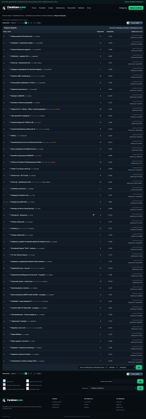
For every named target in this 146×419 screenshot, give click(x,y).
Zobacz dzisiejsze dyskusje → (134, 2)
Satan (41, 149)
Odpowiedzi (100, 31)
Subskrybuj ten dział (136, 28)
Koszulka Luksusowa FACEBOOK (22, 155)
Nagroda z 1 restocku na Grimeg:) (22, 347)
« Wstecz (13, 23)
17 (100, 129)
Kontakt (86, 404)
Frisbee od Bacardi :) (18, 235)
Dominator (45, 301)
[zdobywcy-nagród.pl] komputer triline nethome (27, 261)
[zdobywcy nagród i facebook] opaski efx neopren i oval (30, 241)
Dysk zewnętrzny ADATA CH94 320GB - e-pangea (28, 295)
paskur (27, 334)
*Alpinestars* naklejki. (19, 321)
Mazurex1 (139, 156)
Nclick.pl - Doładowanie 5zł (20, 63)
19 (100, 109)
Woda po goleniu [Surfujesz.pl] (21, 36)
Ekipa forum (55, 407)
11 (100, 301)
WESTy (13, 135)
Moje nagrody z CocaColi (19, 341)
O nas (89, 8)
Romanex (36, 169)
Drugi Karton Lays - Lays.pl (20, 268)
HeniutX (140, 229)
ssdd (140, 269)
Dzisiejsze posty (56, 402)
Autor (9, 31)
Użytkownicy (60, 8)
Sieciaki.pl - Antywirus (19, 215)
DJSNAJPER (23, 135)
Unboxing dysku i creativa (20, 288)
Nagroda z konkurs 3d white (20, 354)
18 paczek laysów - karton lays (21, 281)
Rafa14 (140, 50)
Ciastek (140, 37)
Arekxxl (38, 36)
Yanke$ (51, 275)
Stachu (40, 347)
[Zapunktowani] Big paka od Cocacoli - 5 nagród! (28, 275)
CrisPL (30, 96)
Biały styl (118, 404)
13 (100, 281)
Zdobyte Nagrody (48, 15)
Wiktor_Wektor (38, 63)
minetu (47, 129)
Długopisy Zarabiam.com (19, 195)
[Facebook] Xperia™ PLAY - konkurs (23, 248)
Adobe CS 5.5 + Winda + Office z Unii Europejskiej (28, 109)
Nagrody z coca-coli (18, 328)
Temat (5, 31)
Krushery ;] (15, 228)
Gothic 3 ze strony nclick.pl (20, 169)
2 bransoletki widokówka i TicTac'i (23, 83)
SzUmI (140, 335)
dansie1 (140, 143)
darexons (139, 137)
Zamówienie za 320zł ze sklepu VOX (23, 361)
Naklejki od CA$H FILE (19, 202)
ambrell (42, 361)
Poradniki (42, 8)
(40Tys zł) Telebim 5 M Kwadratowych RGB (26, 162)
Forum (34, 8)
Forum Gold (71, 8)
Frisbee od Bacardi (17, 222)
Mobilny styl (119, 407)
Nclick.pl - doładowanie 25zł (21, 182)
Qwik (140, 110)
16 (100, 76)
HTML (140, 123)
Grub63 (140, 342)
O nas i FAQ (87, 402)
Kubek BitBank (16, 334)
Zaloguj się (123, 8)
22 (100, 182)
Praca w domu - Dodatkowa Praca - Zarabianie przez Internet (22, 15)
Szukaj (50, 8)
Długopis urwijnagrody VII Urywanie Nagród (26, 69)
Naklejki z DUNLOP (17, 96)
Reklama (81, 8)
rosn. (140, 31)
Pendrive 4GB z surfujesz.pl (20, 76)
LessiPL (42, 268)
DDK (33, 341)
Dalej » (39, 23)
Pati (32, 215)
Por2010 (140, 176)
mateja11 (36, 354)
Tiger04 (31, 228)
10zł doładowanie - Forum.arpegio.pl (23, 314)
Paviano (140, 355)
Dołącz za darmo (136, 8)
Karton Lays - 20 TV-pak (19, 175)
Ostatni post (135, 31)
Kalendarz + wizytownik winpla (22, 43)
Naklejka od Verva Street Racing (22, 208)
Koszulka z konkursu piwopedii (22, 102)
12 (100, 228)
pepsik (55, 241)
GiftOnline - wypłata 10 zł (20, 56)
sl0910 (140, 190)
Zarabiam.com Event (18, 188)
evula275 (139, 90)
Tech (33, 195)
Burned (34, 175)
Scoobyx (30, 222)
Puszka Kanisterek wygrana (20, 49)
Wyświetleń (110, 31)
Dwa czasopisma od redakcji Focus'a (23, 149)
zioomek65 (39, 43)
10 (100, 142)
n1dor (39, 208)
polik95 (140, 84)
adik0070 (33, 321)
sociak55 (41, 248)
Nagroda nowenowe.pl (19, 89)
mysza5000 (37, 49)
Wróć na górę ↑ (120, 410)
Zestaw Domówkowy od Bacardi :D (23, 129)
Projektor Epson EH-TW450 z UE (22, 122)
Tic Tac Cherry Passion (19, 255)
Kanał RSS (119, 402)
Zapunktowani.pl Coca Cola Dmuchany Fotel (26, 142)
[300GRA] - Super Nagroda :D (21, 301)
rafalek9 (42, 116)
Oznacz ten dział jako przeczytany (119, 28)
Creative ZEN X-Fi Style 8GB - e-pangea (25, 308)
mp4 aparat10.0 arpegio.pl (20, 116)
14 (100, 116)
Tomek (32, 202)
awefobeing (139, 130)
